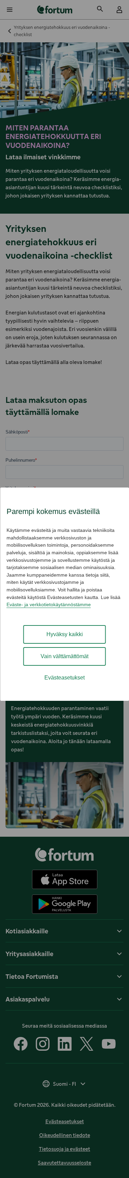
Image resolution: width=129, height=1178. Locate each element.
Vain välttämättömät (64, 656)
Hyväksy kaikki (64, 634)
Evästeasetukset (64, 678)
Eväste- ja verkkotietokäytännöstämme (49, 604)
